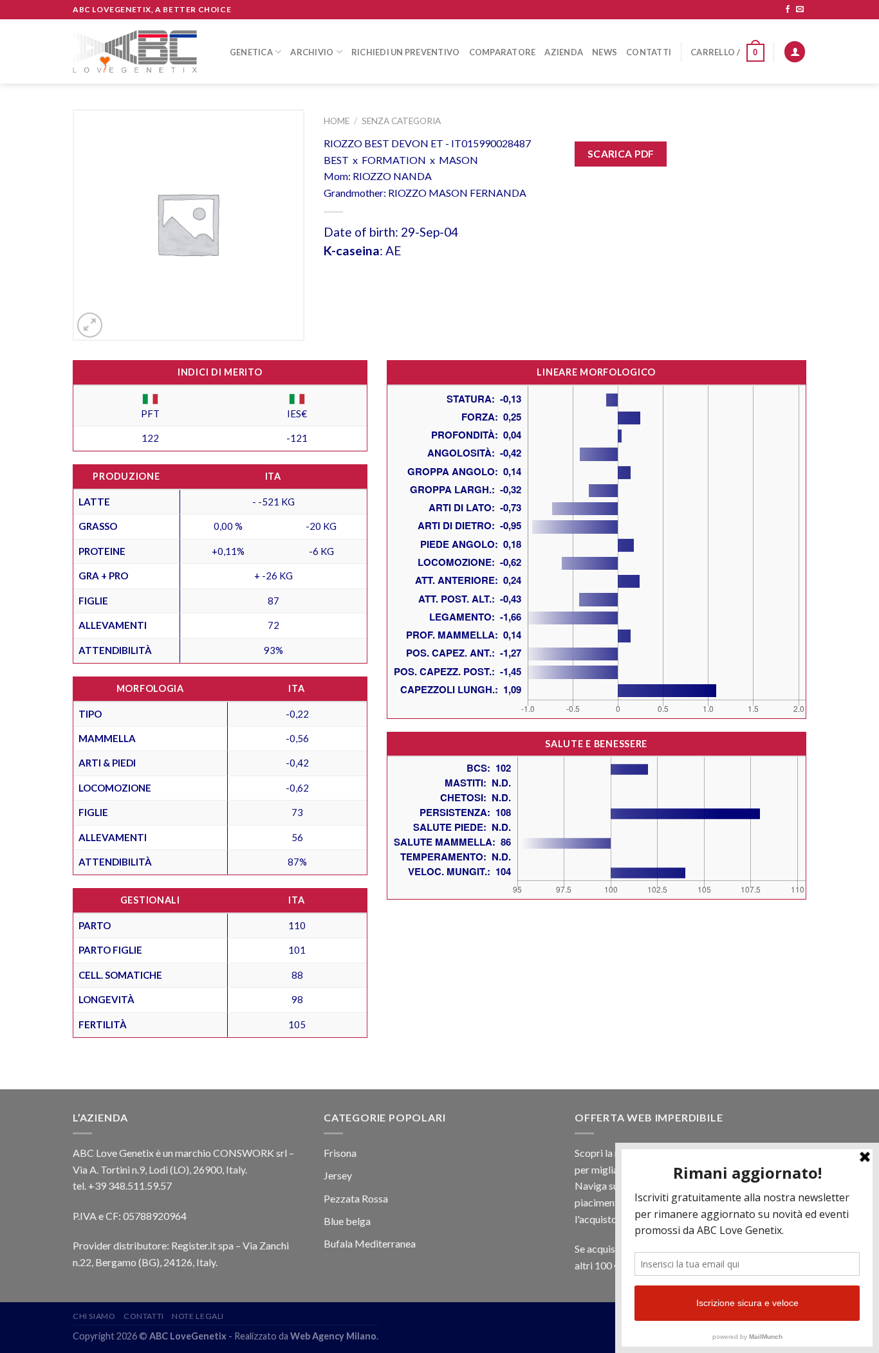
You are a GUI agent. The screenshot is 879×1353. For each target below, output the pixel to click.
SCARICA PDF (621, 153)
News (604, 52)
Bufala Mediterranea (370, 1243)
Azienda (563, 52)
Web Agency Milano (333, 1335)
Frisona (340, 1153)
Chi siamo (94, 1316)
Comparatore (502, 52)
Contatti (648, 52)
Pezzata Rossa (356, 1198)
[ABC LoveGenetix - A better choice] (135, 51)
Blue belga (347, 1221)
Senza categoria (401, 121)
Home (336, 121)
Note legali (198, 1316)
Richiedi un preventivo (405, 52)
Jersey (338, 1175)
